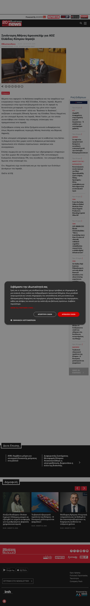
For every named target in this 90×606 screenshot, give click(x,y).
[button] (45, 308)
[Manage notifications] (4, 601)
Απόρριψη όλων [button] (45, 314)
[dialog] (45, 303)
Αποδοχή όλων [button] (68, 314)
